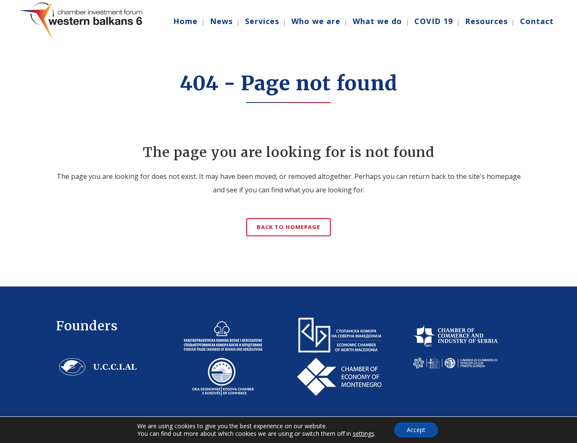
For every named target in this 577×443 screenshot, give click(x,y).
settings (363, 434)
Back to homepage (288, 227)
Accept (416, 430)
